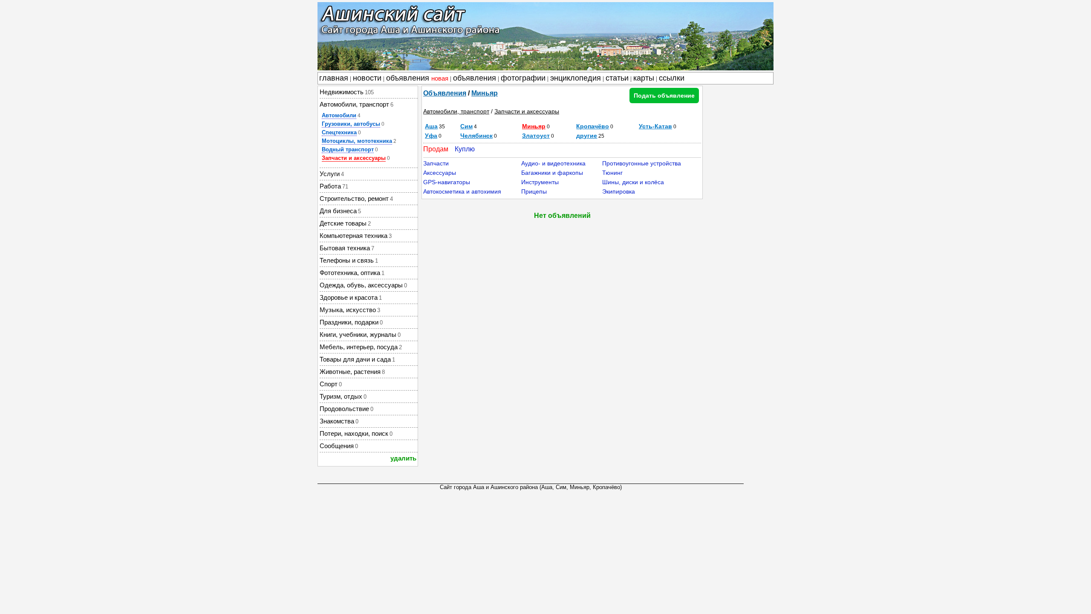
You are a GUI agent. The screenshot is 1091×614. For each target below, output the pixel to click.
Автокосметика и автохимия (462, 191)
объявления (417, 78)
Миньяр (484, 93)
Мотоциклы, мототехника (357, 141)
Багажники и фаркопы (552, 172)
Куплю (465, 149)
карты (643, 78)
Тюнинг (612, 172)
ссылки (671, 78)
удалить (403, 458)
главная (333, 78)
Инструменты (540, 182)
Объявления (444, 93)
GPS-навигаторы (446, 182)
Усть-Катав (655, 126)
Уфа (431, 135)
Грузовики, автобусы (351, 124)
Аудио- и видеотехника (553, 163)
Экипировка (618, 191)
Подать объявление (664, 95)
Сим (466, 126)
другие (586, 135)
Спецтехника (339, 132)
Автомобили (339, 115)
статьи (617, 78)
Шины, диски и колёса (633, 182)
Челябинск (476, 135)
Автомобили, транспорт (456, 111)
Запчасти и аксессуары (354, 158)
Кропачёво (592, 126)
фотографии (523, 78)
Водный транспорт (348, 149)
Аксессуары (439, 172)
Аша (431, 126)
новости (367, 78)
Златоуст (536, 135)
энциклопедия (575, 78)
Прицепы (534, 191)
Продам (435, 149)
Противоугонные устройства (641, 163)
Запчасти (436, 163)
